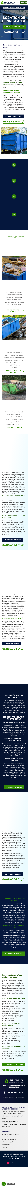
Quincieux (12, 82)
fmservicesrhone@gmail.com (14, 7)
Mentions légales (14, 1158)
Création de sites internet (16, 1162)
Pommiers (6, 82)
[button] (17, 2)
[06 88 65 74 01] (4, 1184)
